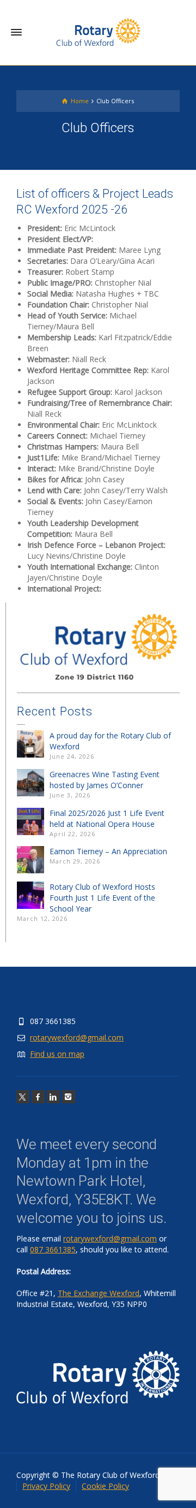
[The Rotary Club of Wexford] (98, 32)
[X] (22, 1096)
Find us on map (57, 1054)
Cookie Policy (105, 1486)
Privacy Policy (46, 1486)
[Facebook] (38, 1096)
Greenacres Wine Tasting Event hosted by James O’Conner (105, 779)
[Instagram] (68, 1096)
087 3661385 (53, 1249)
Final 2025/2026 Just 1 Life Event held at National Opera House (107, 818)
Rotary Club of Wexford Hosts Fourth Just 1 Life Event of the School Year (102, 898)
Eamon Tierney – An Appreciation (108, 851)
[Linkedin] (53, 1096)
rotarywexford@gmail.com (77, 1037)
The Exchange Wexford (98, 1293)
